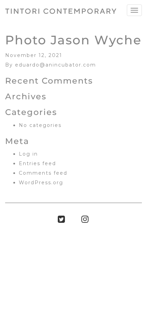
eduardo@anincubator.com (55, 65)
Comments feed (43, 173)
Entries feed (37, 163)
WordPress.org (41, 182)
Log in (28, 154)
